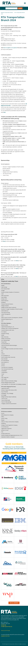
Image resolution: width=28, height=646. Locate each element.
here (5, 112)
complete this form (5, 636)
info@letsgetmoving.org (6, 626)
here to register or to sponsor (10, 47)
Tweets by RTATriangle (5, 630)
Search (20, 8)
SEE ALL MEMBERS (14, 602)
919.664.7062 (3, 625)
